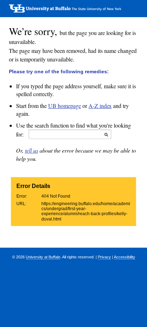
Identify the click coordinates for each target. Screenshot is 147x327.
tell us (31, 150)
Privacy (104, 257)
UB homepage (64, 105)
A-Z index (100, 105)
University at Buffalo (43, 257)
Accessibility (124, 257)
